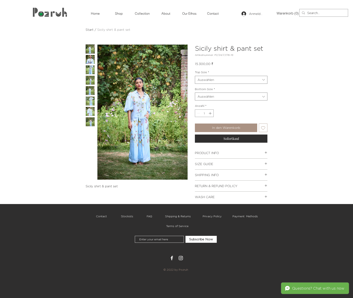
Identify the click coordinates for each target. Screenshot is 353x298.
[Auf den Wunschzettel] (263, 128)
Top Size (202, 72)
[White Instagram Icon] (181, 258)
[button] (283, 13)
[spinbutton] (204, 113)
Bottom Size (205, 89)
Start (90, 29)
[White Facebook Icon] (172, 258)
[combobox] (231, 80)
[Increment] (210, 113)
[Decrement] (198, 113)
